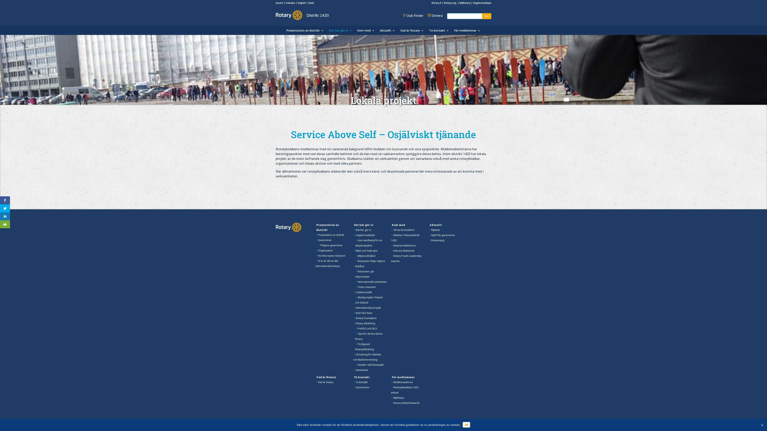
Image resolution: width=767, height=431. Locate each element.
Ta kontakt (437, 30)
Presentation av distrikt (303, 30)
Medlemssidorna (403, 382)
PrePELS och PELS (367, 328)
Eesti (311, 3)
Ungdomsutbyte (482, 3)
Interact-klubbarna (403, 250)
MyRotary (465, 3)
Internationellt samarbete (372, 282)
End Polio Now (364, 313)
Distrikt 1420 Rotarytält (371, 365)
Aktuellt (385, 30)
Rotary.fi (436, 3)
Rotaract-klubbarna (404, 245)
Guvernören (325, 240)
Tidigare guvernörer (331, 245)
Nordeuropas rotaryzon (331, 255)
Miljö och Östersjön (367, 250)
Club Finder (414, 15)
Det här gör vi (338, 30)
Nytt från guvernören (443, 235)
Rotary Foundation (366, 318)
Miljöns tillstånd (366, 256)
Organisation (325, 250)
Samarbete (362, 370)
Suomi (279, 3)
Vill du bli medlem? (404, 230)
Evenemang (437, 240)
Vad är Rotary (410, 30)
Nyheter (435, 230)
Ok (466, 424)
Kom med (364, 30)
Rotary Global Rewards (406, 403)
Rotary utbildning (365, 323)
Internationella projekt (368, 307)
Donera (437, 15)
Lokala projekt (364, 292)
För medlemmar (465, 30)
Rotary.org (450, 3)
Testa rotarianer (367, 287)
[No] (762, 425)
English (302, 3)
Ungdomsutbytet (365, 235)
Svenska (290, 3)
